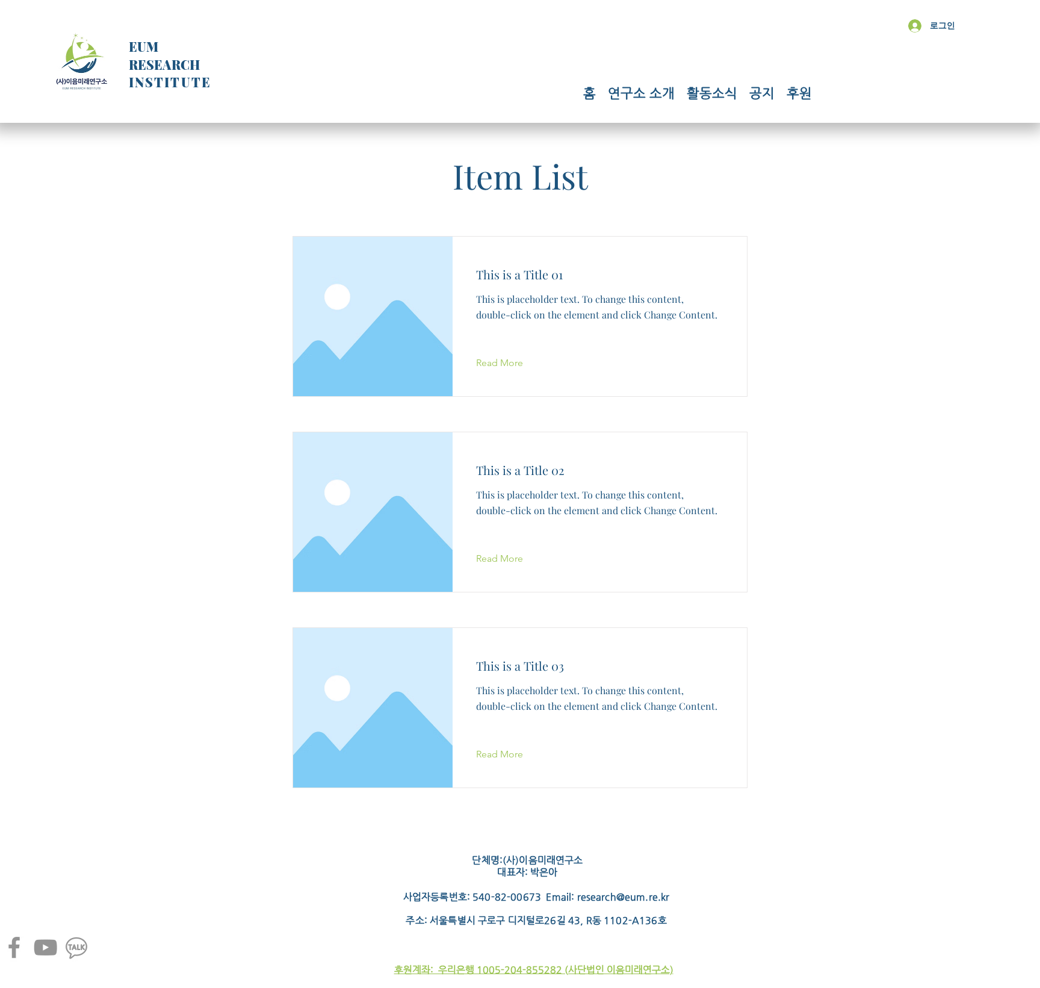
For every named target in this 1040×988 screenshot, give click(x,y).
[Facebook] (14, 947)
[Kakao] (77, 947)
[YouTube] (45, 947)
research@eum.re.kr (623, 897)
